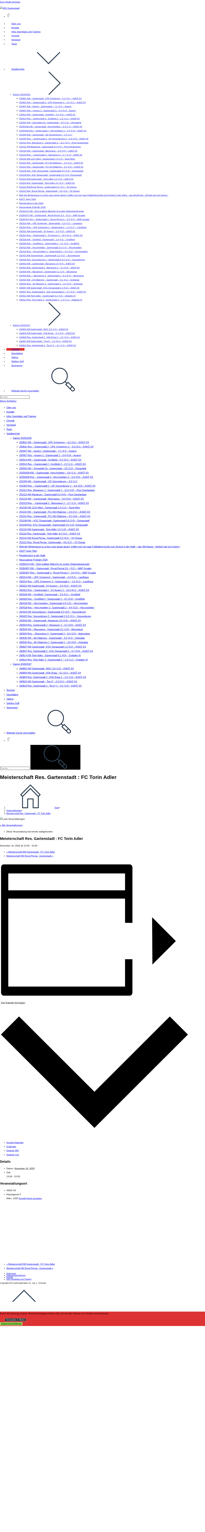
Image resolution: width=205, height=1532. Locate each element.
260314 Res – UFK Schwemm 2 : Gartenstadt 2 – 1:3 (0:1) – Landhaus (56, 581)
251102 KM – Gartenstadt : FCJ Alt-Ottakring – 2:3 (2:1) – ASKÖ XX (54, 512)
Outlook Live (12, 1154)
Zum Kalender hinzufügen (13, 1003)
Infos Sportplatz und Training (21, 416)
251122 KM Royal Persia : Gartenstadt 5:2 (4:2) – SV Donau (50, 538)
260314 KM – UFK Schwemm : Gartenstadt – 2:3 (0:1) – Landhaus (54, 577)
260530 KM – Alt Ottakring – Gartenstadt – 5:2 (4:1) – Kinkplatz (52, 638)
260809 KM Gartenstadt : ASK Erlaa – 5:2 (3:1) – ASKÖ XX (50, 672)
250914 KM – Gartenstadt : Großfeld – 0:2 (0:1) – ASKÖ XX (50, 459)
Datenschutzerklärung (16, 1275)
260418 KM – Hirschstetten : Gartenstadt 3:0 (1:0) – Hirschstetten (53, 603)
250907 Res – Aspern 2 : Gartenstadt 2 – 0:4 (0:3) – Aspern (50, 455)
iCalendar (11, 1146)
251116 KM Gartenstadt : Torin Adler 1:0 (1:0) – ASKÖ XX (49, 529)
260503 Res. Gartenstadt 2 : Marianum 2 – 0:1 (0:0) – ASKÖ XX (52, 625)
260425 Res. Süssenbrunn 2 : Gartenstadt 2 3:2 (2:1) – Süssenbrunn (55, 616)
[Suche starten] (55, 757)
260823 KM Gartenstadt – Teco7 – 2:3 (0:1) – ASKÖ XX (48, 681)
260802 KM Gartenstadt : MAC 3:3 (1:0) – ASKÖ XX (46, 668)
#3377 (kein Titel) (28, 551)
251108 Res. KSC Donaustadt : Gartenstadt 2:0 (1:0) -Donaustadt (53, 525)
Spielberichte (13, 433)
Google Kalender (15, 1142)
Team (9, 429)
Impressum (11, 1273)
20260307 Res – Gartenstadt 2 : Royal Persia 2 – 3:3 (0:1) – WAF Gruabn (57, 572)
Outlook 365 (12, 1150)
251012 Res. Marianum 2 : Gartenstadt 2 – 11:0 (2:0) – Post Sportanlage (57, 490)
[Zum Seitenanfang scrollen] (24, 1307)
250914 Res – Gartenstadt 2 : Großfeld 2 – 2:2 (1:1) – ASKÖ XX (52, 464)
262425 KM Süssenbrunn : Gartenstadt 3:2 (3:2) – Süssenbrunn (52, 612)
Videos (10, 699)
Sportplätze (12, 694)
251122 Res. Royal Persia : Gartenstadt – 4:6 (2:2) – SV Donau (52, 542)
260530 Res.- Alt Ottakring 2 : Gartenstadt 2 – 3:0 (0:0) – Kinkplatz (53, 642)
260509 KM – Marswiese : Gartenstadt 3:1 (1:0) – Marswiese (51, 629)
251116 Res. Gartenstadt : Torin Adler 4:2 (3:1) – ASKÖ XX (49, 533)
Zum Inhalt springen (10, 2)
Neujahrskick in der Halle (32, 555)
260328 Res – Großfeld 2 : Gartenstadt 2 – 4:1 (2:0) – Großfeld (52, 599)
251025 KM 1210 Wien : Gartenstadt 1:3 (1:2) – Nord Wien (49, 507)
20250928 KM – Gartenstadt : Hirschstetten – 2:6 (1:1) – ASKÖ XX (54, 472)
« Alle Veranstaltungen (11, 825)
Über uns (11, 407)
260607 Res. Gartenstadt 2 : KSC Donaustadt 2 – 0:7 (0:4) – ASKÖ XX (56, 651)
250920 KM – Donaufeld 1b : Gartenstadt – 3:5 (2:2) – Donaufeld (52, 468)
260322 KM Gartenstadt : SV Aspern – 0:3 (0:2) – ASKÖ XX (50, 585)
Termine (10, 690)
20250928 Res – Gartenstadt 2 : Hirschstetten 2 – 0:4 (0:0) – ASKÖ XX (56, 477)
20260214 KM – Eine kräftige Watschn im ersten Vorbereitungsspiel (54, 564)
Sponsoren (12, 707)
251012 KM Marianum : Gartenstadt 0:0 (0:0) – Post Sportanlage (52, 494)
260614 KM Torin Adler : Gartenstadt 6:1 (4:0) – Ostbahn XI (50, 655)
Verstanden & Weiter (15, 1320)
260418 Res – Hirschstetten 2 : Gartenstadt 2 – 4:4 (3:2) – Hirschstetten (56, 607)
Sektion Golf (12, 703)
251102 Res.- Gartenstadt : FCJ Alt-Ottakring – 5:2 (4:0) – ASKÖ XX (54, 516)
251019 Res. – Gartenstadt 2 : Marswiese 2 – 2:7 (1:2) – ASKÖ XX (54, 503)
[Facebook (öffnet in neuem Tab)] (8, 16)
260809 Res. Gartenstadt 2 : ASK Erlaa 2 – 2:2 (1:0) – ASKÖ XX (52, 677)
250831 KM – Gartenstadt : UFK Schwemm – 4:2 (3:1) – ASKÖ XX (54, 442)
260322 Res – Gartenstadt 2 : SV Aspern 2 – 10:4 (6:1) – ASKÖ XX (54, 590)
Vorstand (11, 425)
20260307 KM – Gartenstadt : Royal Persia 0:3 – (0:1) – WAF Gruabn (55, 568)
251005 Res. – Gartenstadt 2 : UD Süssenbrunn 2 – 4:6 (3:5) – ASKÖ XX (57, 485)
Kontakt (10, 411)
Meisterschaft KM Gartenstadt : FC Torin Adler (30, 852)
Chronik (10, 420)
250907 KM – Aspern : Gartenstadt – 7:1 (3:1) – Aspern (48, 451)
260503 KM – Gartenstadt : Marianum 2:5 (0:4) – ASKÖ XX (50, 620)
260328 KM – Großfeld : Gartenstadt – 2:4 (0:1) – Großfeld (49, 594)
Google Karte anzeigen (30, 1198)
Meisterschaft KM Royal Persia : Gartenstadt (29, 856)
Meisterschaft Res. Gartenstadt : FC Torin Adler (28, 813)
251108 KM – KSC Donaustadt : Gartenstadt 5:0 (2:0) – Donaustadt (54, 520)
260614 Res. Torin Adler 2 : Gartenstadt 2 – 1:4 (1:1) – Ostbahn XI (53, 659)
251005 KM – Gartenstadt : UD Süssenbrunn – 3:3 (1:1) (48, 481)
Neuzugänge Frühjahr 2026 (33, 559)
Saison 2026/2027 (22, 664)
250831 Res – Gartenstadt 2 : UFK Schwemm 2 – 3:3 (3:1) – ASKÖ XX (56, 446)
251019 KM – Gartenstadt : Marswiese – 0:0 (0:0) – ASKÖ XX (51, 498)
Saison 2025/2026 (22, 438)
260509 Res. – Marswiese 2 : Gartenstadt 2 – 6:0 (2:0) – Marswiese (54, 633)
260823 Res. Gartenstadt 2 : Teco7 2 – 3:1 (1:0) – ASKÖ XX (50, 685)
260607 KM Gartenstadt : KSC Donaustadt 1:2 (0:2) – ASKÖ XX (52, 646)
